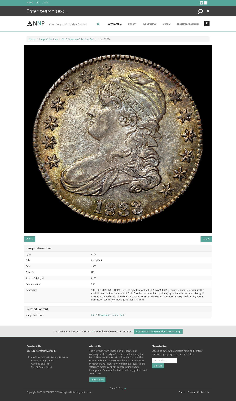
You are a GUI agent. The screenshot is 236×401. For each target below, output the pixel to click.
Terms (182, 392)
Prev (30, 239)
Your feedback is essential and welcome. (157, 331)
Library (132, 24)
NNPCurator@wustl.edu (43, 350)
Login (45, 2)
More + (166, 24)
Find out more (97, 379)
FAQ (37, 2)
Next (205, 239)
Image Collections (48, 39)
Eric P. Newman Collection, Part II (78, 39)
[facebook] (205, 3)
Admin (29, 2)
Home (32, 39)
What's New (149, 24)
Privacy (191, 392)
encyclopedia (114, 24)
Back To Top (117, 388)
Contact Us (203, 392)
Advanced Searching (188, 24)
